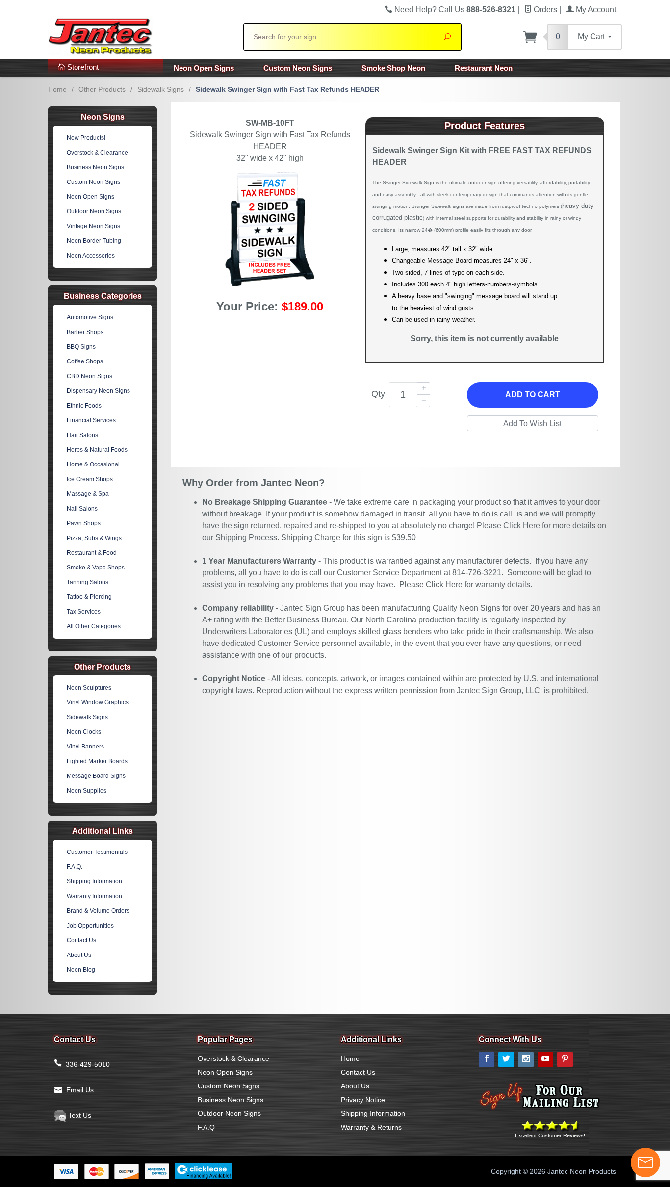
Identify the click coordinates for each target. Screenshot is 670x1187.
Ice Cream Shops (90, 479)
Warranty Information (94, 896)
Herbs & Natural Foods (97, 449)
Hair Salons (82, 435)
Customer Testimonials (97, 852)
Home (57, 89)
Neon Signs (103, 117)
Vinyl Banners (85, 746)
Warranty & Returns (371, 1127)
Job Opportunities (90, 925)
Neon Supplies (86, 790)
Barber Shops (85, 332)
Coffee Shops (85, 361)
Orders (544, 9)
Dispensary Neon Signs (98, 390)
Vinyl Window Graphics (98, 702)
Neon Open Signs (204, 68)
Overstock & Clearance (97, 152)
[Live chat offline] (645, 1162)
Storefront (82, 67)
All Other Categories (94, 626)
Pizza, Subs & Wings (94, 538)
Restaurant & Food (92, 552)
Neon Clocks (84, 731)
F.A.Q (206, 1127)
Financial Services (91, 420)
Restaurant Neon (484, 68)
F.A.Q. (74, 866)
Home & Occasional (93, 464)
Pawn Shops (84, 523)
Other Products (102, 89)
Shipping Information (94, 881)
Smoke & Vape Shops (96, 567)
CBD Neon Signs (89, 376)
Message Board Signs (96, 776)
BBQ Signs (81, 346)
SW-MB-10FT (270, 123)
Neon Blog (81, 969)
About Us (79, 955)
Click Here (521, 525)
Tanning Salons (87, 582)
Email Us (80, 1090)
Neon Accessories (91, 255)
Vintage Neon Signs (93, 226)
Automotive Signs (90, 317)
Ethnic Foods (84, 405)
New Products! (86, 137)
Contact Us (81, 940)
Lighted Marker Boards (97, 761)
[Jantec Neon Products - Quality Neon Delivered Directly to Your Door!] (139, 35)
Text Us (78, 1115)
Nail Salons (82, 508)
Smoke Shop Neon (393, 68)
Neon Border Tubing (94, 240)
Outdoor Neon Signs (94, 211)
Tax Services (84, 611)
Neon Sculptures (89, 687)
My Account (595, 9)
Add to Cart (532, 394)
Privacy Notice (363, 1100)
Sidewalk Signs (160, 89)
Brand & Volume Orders (98, 910)
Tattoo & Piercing (89, 597)
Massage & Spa (88, 493)
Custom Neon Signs (297, 68)
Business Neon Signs (95, 167)
